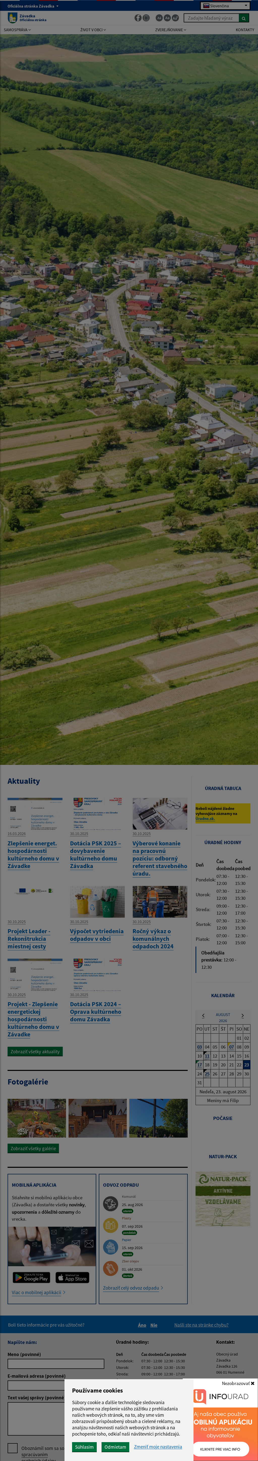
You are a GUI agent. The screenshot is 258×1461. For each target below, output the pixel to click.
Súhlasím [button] (84, 1447)
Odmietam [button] (115, 1447)
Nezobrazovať (236, 1383)
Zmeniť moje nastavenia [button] (158, 1446)
